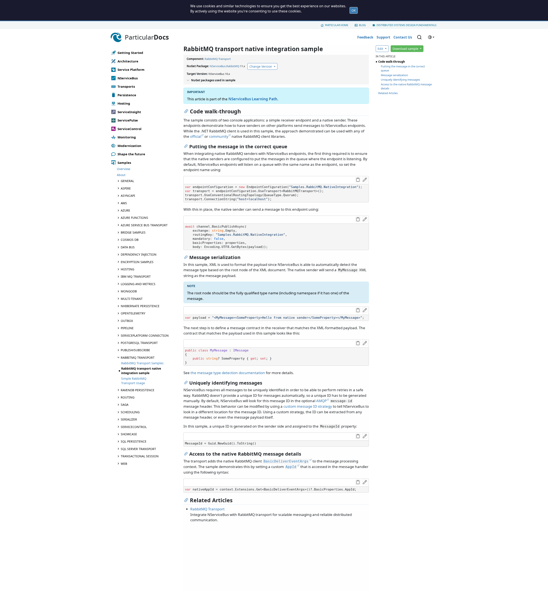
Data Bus (128, 247)
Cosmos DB (129, 240)
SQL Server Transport (138, 449)
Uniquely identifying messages (400, 79)
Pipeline (127, 328)
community (218, 136)
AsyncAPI (128, 196)
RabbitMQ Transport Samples (142, 363)
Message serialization (394, 75)
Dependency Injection (138, 254)
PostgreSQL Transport (139, 343)
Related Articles (388, 93)
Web (124, 464)
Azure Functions (134, 218)
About (121, 175)
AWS (124, 203)
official (195, 136)
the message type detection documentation (228, 372)
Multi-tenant (132, 299)
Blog (362, 25)
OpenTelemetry (133, 313)
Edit (381, 49)
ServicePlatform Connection (145, 335)
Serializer (129, 419)
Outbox (127, 321)
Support (383, 37)
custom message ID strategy (307, 406)
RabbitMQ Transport (138, 357)
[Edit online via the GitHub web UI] (364, 179)
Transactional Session (140, 456)
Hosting (127, 269)
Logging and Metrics (138, 284)
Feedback (365, 37)
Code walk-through (391, 62)
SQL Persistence (133, 442)
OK (353, 10)
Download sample (406, 49)
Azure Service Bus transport (144, 225)
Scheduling (130, 412)
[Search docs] (419, 37)
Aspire (126, 188)
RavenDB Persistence (137, 390)
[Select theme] (431, 37)
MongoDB (129, 291)
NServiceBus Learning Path (252, 98)
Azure (125, 210)
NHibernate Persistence (140, 306)
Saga (124, 405)
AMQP (321, 400)
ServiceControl (134, 427)
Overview (123, 169)
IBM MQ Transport (136, 277)
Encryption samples (137, 262)
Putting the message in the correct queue (403, 68)
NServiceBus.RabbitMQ (224, 66)
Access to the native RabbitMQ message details (406, 86)
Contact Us (402, 37)
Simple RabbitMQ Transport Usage (133, 380)
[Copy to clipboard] (357, 179)
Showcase (129, 434)
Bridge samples (133, 232)
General (127, 181)
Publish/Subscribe (135, 350)
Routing (127, 397)
